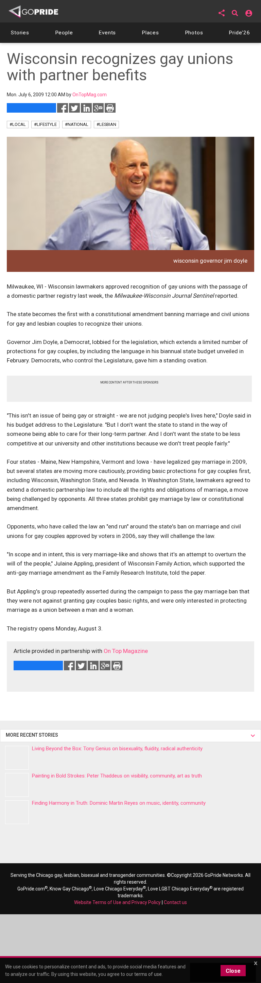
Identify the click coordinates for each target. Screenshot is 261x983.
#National (76, 124)
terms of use (148, 974)
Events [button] (107, 33)
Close (233, 971)
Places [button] (150, 33)
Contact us (175, 902)
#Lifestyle (45, 124)
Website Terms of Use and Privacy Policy (117, 902)
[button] (222, 13)
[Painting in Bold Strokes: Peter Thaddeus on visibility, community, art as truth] (17, 785)
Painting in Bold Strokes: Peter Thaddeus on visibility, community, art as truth (117, 776)
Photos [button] (194, 33)
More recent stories (33, 735)
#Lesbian (106, 124)
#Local (18, 124)
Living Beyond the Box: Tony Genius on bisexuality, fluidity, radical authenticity (117, 749)
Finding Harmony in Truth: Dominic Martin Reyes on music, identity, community (119, 803)
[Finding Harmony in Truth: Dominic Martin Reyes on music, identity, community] (17, 812)
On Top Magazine (126, 651)
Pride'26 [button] (239, 33)
